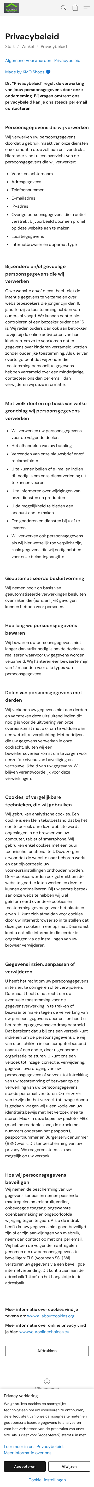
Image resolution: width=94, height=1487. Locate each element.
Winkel (27, 46)
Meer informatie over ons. (28, 1453)
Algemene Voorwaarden (28, 60)
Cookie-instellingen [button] (47, 1480)
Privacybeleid (54, 46)
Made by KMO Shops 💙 (28, 72)
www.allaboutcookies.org (50, 1316)
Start (10, 46)
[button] (12, 8)
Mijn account (47, 1389)
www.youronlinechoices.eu (44, 1332)
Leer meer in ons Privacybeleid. (33, 1446)
